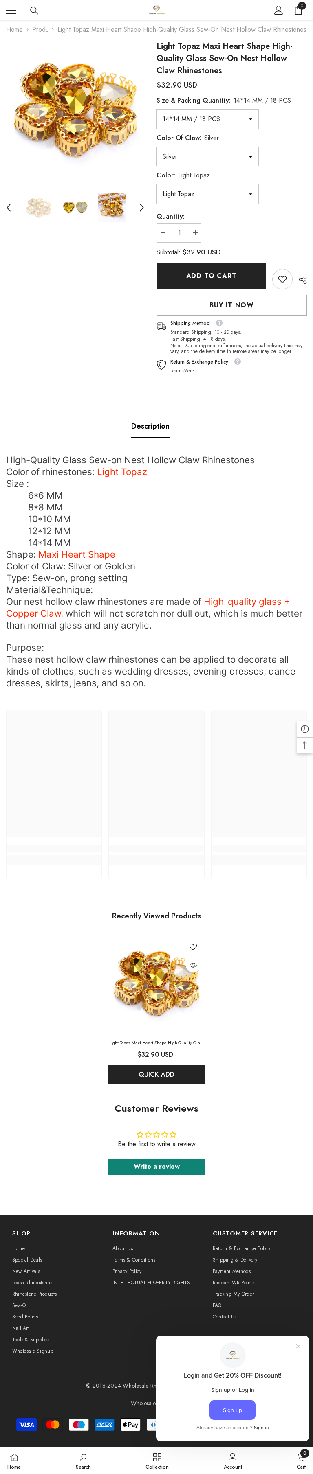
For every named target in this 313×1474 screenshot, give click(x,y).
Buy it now (231, 305)
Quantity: (170, 216)
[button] (8, 207)
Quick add (156, 1074)
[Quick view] (193, 965)
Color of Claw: (187, 137)
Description (150, 426)
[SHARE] (300, 279)
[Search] (34, 10)
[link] (282, 279)
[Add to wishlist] (193, 946)
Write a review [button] (157, 1166)
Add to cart (211, 275)
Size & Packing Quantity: (223, 100)
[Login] (278, 10)
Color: (183, 175)
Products (40, 29)
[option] (75, 109)
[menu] (11, 10)
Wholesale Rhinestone (149, 1386)
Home (14, 29)
